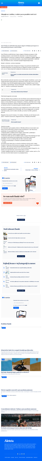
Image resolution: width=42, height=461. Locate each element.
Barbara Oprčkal (13, 16)
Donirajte (12, 457)
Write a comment (21, 219)
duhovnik (3, 327)
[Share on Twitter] (36, 50)
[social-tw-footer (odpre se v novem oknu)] (22, 454)
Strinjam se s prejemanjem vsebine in (9, 185)
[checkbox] (13, 305)
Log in (25, 215)
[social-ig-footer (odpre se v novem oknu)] (24, 454)
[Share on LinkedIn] (34, 50)
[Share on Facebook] (32, 50)
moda (3, 359)
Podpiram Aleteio (7, 202)
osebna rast (4, 377)
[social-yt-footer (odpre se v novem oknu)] (17, 454)
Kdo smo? (16, 457)
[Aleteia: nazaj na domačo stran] (21, 2)
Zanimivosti (3, 10)
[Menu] (9, 3)
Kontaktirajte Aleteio (29, 457)
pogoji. (15, 185)
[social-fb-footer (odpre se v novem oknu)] (19, 454)
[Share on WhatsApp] (40, 50)
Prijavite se (5, 188)
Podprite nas (3, 7)
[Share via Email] (38, 50)
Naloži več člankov (21, 256)
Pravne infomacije (22, 457)
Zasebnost (35, 457)
